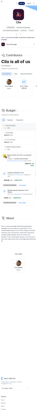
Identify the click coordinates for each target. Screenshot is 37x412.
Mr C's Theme (16, 174)
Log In (29, 3)
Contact (3, 409)
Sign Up (21, 3)
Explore (3, 403)
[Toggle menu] (34, 3)
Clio (21, 160)
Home (2, 400)
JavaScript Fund (14, 160)
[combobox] (15, 388)
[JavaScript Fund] (4, 156)
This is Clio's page (11, 44)
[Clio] (3, 44)
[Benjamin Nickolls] (6, 157)
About (3, 406)
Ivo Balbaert (16, 194)
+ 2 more (31, 30)
